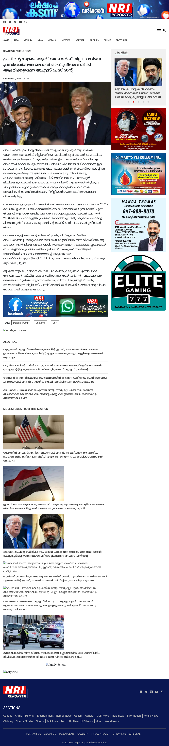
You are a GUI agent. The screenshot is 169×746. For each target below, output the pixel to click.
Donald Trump (21, 322)
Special (79, 40)
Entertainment (45, 715)
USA (16, 40)
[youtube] (20, 22)
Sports (94, 40)
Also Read (10, 341)
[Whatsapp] (25, 22)
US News (40, 322)
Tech (63, 721)
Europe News (63, 715)
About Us (50, 733)
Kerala (52, 40)
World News (23, 51)
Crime (107, 40)
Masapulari (66, 733)
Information (134, 715)
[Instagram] (15, 22)
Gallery (78, 715)
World (28, 40)
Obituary (8, 721)
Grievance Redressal (126, 733)
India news (118, 715)
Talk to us (52, 721)
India (40, 40)
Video (99, 721)
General (89, 715)
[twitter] (10, 22)
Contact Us (33, 733)
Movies (66, 40)
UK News (74, 721)
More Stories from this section (25, 408)
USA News (9, 51)
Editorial (121, 40)
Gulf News (103, 715)
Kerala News (151, 715)
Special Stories (24, 721)
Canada (7, 715)
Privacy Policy (100, 733)
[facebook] (4, 22)
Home (5, 40)
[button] (128, 101)
